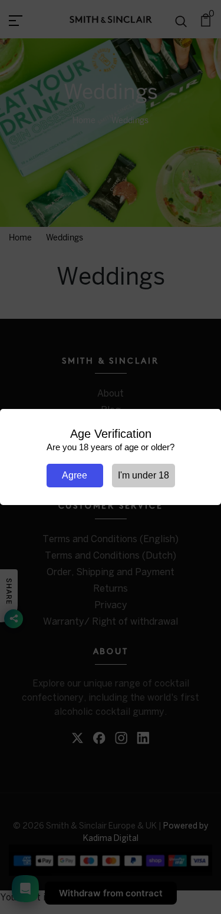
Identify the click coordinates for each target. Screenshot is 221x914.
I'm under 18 (143, 475)
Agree (74, 475)
